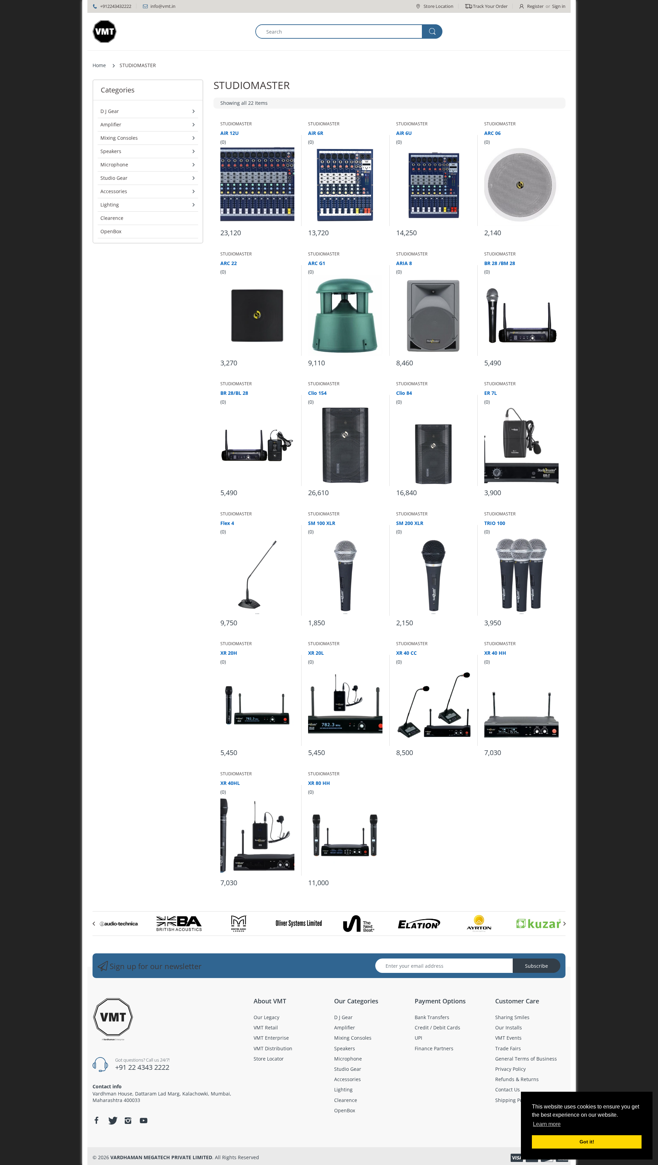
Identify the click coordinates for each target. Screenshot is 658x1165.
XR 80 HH (319, 783)
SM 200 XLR (409, 523)
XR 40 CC (406, 653)
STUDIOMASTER (236, 124)
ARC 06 (492, 133)
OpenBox (110, 231)
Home (99, 65)
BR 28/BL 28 (234, 393)
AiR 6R (315, 133)
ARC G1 (316, 263)
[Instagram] (128, 1120)
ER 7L (490, 393)
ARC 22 (228, 263)
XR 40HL (230, 783)
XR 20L (316, 653)
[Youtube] (143, 1120)
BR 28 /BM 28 (499, 263)
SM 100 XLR (321, 523)
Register (535, 6)
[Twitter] (112, 1120)
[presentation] (93, 923)
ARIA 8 (404, 263)
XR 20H (228, 653)
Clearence (111, 218)
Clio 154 (317, 393)
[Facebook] (96, 1120)
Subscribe (536, 966)
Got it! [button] (587, 1141)
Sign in (558, 6)
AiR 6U (404, 133)
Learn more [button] (547, 1124)
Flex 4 (227, 523)
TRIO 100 (494, 523)
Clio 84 (404, 393)
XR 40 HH (495, 653)
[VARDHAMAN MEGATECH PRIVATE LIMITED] (105, 31)
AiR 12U (229, 133)
